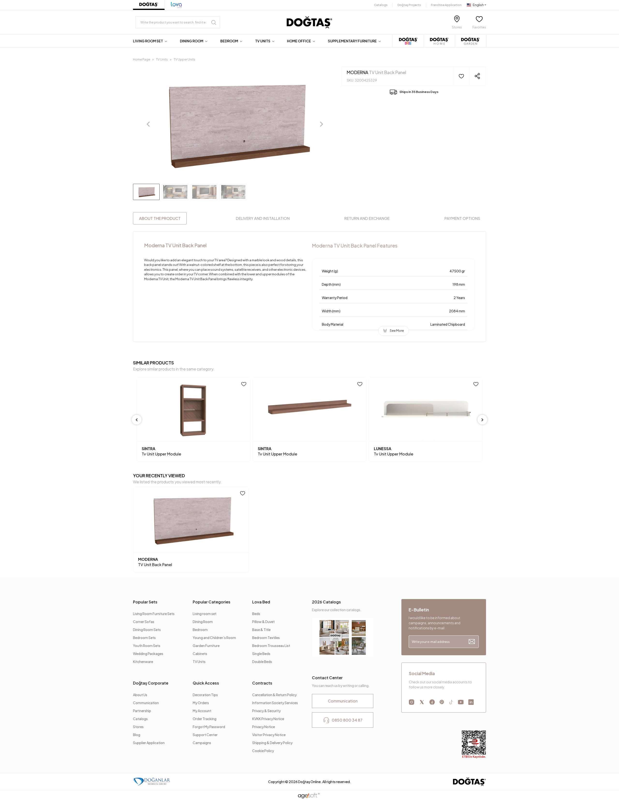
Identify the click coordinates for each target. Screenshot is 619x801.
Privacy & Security (266, 711)
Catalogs (381, 5)
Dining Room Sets (147, 629)
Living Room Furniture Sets (154, 613)
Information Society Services (275, 703)
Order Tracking (204, 718)
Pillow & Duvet (263, 621)
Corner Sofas (143, 621)
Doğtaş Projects (409, 5)
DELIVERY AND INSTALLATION (263, 218)
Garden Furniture (206, 645)
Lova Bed (261, 601)
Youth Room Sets (146, 645)
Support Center (205, 734)
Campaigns (202, 742)
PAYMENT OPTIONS (462, 218)
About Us (140, 695)
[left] (136, 419)
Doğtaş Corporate (150, 682)
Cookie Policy (263, 750)
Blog (136, 734)
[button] (151, 41)
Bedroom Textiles (266, 637)
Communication (146, 703)
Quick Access (206, 682)
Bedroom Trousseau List (271, 645)
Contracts (262, 682)
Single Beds (261, 653)
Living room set (204, 613)
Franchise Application (446, 5)
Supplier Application (149, 742)
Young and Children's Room (214, 637)
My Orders (201, 703)
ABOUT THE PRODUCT (160, 218)
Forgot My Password (209, 726)
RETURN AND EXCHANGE (367, 218)
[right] (482, 419)
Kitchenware (143, 661)
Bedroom (200, 629)
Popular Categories (211, 601)
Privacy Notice (263, 726)
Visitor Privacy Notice (269, 734)
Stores (138, 726)
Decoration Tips (205, 695)
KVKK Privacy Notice (268, 718)
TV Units (199, 661)
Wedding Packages (148, 653)
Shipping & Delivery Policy (272, 742)
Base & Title (261, 629)
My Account (202, 711)
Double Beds (262, 661)
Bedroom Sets (144, 637)
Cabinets (200, 653)
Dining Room (203, 621)
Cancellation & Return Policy (274, 695)
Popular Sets (145, 601)
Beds (256, 613)
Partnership (142, 711)
